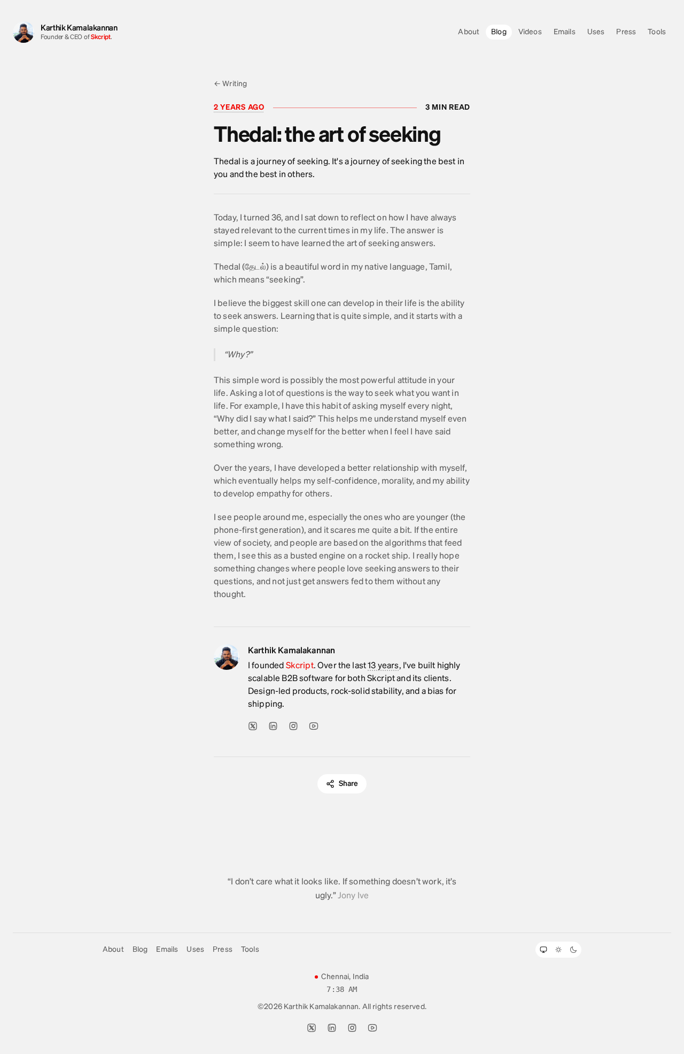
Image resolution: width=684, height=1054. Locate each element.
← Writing (230, 84)
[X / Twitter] (253, 726)
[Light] (558, 950)
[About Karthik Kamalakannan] (226, 659)
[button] (239, 107)
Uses (596, 32)
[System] (543, 950)
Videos (530, 32)
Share (349, 783)
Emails (565, 32)
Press (626, 32)
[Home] (23, 32)
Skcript (101, 37)
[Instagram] (293, 726)
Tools (657, 32)
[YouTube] (314, 726)
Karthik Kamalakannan (79, 28)
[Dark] (573, 950)
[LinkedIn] (273, 726)
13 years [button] (383, 665)
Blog (499, 32)
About (468, 32)
